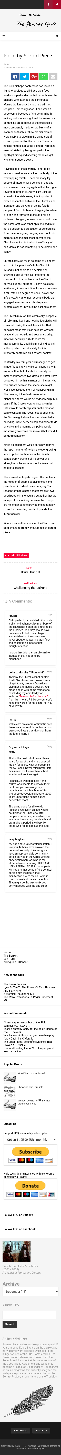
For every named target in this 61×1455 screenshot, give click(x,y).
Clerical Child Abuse (16, 555)
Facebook (29, 1229)
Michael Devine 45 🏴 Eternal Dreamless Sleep (34, 1102)
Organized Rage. (19, 747)
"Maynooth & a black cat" (33, 696)
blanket (48, 1347)
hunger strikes (11, 1354)
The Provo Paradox (15, 984)
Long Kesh (19, 1347)
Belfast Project (11, 1376)
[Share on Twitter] (24, 76)
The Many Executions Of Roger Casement (28, 997)
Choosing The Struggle (30, 1087)
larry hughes (17, 839)
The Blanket (10, 955)
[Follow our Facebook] (48, 4)
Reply (49, 615)
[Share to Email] (53, 76)
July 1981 (9, 958)
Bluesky (28, 1215)
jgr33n (13, 615)
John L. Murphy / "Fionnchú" (26, 672)
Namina (32, 1446)
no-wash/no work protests (18, 1350)
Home (7, 952)
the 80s (27, 1354)
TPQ (24, 1446)
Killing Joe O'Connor (15, 962)
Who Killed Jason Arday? (31, 1073)
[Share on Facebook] (15, 76)
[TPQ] (30, 26)
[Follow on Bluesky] (57, 4)
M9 (5, 1000)
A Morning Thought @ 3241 (20, 993)
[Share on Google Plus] (34, 76)
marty (12, 719)
